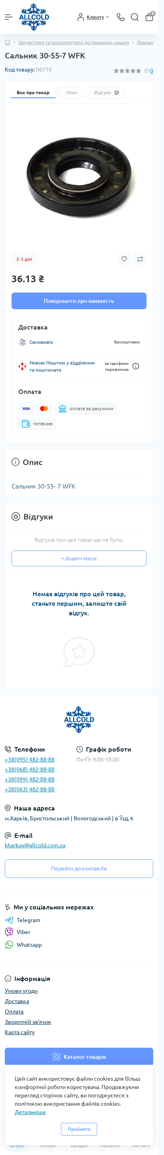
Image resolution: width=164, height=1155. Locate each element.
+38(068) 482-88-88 (30, 769)
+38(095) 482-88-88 (30, 759)
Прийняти (79, 1129)
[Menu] (9, 17)
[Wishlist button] (124, 259)
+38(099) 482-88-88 (30, 779)
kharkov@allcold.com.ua (35, 845)
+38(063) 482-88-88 (30, 789)
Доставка (17, 1001)
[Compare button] (140, 259)
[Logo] (34, 17)
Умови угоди (21, 991)
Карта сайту (20, 1032)
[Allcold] (79, 720)
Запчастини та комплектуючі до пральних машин (73, 42)
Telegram (28, 920)
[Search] (135, 17)
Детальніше (30, 1112)
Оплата (14, 1011)
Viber (23, 932)
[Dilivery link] (136, 366)
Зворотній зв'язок (28, 1022)
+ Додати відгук (79, 558)
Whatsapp (29, 945)
